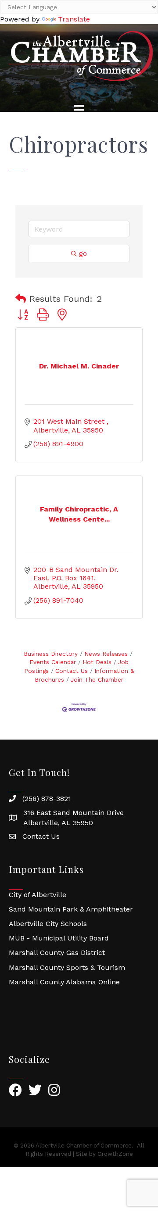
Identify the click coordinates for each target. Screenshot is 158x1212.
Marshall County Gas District (57, 952)
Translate (74, 19)
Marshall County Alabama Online (64, 982)
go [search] (83, 253)
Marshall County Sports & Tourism (67, 967)
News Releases (106, 653)
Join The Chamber (97, 679)
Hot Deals (97, 661)
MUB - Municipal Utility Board (59, 938)
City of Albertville (37, 894)
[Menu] (79, 110)
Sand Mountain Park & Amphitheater (71, 909)
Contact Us (71, 670)
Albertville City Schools (48, 923)
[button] (20, 299)
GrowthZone (115, 1154)
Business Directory (51, 653)
